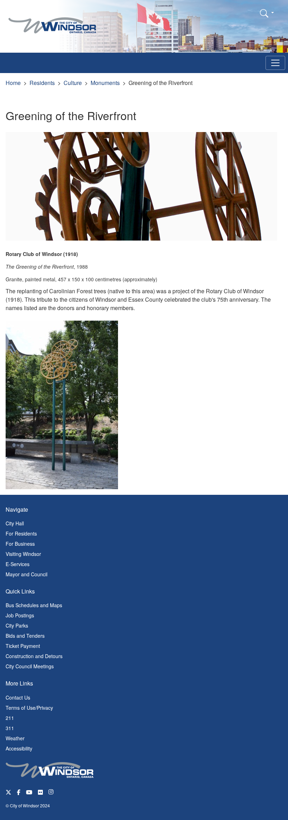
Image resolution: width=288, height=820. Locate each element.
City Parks (17, 625)
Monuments (105, 83)
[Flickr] (40, 792)
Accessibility (19, 748)
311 (10, 728)
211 (10, 717)
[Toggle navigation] (275, 63)
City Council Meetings (30, 666)
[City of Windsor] (52, 20)
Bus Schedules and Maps (34, 605)
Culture (73, 83)
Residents (42, 83)
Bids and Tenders (25, 635)
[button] (267, 13)
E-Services (18, 564)
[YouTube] (29, 792)
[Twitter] (8, 792)
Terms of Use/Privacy (29, 707)
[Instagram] (51, 792)
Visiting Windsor (23, 553)
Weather (15, 738)
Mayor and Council (26, 574)
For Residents (21, 533)
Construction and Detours (34, 656)
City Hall (15, 523)
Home (13, 83)
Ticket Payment (23, 645)
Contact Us (18, 697)
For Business (20, 543)
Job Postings (20, 615)
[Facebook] (18, 792)
